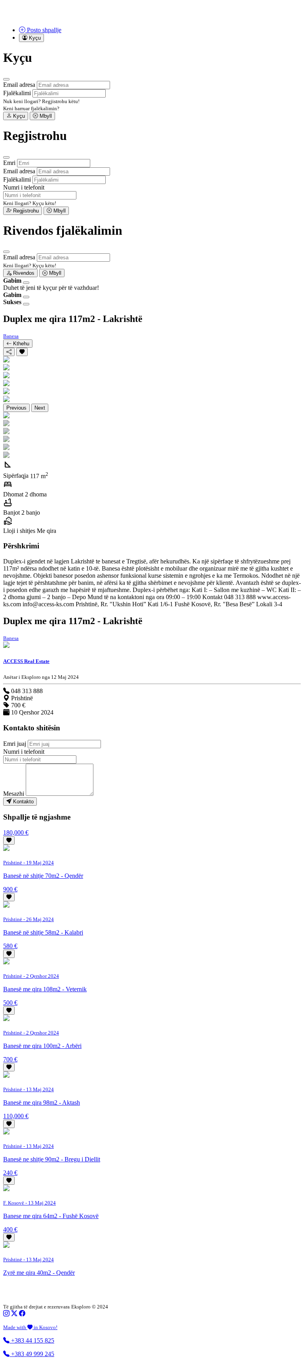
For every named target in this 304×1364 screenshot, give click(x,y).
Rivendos (22, 273)
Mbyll (45, 116)
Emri (9, 162)
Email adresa (19, 84)
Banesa (11, 336)
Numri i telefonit (23, 187)
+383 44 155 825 (32, 1340)
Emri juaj (14, 743)
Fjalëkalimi (17, 93)
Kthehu (20, 344)
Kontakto (22, 802)
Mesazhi (13, 793)
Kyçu (18, 116)
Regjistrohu (25, 211)
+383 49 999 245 (32, 1354)
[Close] (6, 79)
